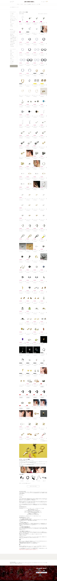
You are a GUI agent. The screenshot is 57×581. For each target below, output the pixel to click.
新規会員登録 (11, 569)
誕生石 (17, 572)
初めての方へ (11, 573)
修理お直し (18, 570)
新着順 (39, 13)
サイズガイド (18, 569)
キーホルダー (23, 464)
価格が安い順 (41, 13)
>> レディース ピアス (21, 495)
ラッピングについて (19, 573)
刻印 (17, 571)
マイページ (11, 570)
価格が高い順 (45, 13)
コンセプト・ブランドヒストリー (28, 573)
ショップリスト (26, 574)
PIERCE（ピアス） (22, 538)
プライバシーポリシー (27, 570)
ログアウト (11, 572)
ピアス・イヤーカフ (29, 460)
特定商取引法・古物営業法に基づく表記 (29, 569)
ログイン (11, 571)
